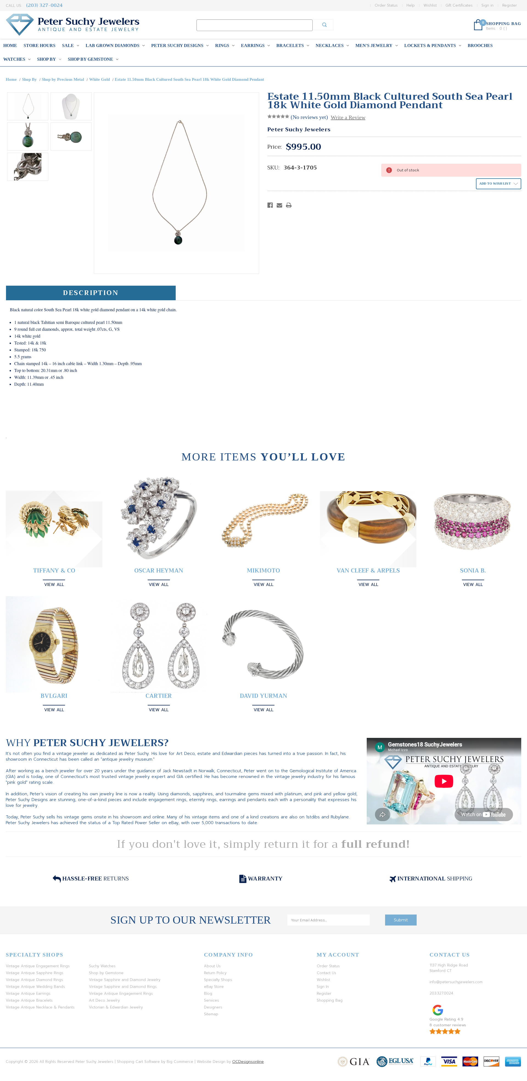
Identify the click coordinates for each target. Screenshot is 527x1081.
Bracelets (290, 45)
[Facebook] (270, 205)
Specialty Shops (218, 979)
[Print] (288, 205)
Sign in (487, 5)
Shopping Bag (330, 1000)
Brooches (480, 45)
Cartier (158, 696)
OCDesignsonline (248, 1061)
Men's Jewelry (374, 45)
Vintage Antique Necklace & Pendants (40, 1007)
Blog (208, 993)
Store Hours (39, 45)
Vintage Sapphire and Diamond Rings (123, 986)
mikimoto (263, 570)
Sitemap (211, 1014)
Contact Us (326, 973)
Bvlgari (54, 696)
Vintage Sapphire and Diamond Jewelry (124, 979)
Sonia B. (473, 570)
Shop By (46, 59)
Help (411, 5)
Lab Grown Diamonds (112, 45)
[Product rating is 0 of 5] (278, 116)
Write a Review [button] (348, 117)
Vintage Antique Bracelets (29, 1000)
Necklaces (330, 45)
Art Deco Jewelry (104, 1000)
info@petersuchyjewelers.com (456, 982)
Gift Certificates (459, 5)
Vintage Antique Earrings (28, 993)
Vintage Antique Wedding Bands (35, 986)
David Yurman (263, 696)
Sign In (323, 986)
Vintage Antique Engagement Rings (38, 966)
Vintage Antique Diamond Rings (34, 979)
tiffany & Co (54, 570)
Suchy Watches (102, 966)
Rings (222, 45)
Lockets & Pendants (430, 45)
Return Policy (215, 973)
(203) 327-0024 (44, 5)
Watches (14, 59)
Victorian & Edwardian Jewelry (116, 1007)
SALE (68, 45)
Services (211, 1000)
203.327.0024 (441, 993)
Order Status (386, 5)
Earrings (253, 45)
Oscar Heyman (158, 570)
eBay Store (214, 986)
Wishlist (430, 5)
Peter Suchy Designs (177, 45)
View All (54, 585)
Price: (274, 147)
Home (10, 45)
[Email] (279, 205)
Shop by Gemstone (90, 59)
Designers (213, 1007)
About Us (212, 966)
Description (91, 293)
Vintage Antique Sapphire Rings (34, 973)
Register (509, 5)
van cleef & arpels (368, 570)
